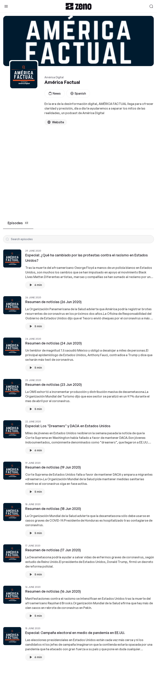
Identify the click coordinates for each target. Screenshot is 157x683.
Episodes (18, 223)
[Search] (151, 6)
